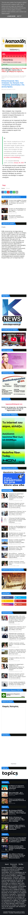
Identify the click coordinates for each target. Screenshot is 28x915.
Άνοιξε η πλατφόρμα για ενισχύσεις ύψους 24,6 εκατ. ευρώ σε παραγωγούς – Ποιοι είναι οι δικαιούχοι (16, 819)
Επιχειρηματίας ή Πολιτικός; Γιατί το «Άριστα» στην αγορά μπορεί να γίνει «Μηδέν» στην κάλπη (17, 513)
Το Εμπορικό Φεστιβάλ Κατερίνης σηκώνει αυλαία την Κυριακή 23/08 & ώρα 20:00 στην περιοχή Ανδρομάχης (17, 520)
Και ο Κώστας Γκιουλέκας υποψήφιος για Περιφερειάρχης (16, 216)
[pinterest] (20, 601)
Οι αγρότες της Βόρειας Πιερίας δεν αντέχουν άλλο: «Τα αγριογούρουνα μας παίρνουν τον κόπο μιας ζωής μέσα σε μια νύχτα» (17, 651)
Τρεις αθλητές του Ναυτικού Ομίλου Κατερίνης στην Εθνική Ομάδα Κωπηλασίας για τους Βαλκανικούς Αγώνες (17, 855)
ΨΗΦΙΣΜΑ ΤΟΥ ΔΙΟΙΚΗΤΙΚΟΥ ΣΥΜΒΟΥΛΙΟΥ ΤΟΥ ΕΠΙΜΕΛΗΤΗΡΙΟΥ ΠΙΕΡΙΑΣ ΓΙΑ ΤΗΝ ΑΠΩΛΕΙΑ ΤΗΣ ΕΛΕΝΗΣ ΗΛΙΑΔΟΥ (16, 496)
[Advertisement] (14, 19)
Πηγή (4, 185)
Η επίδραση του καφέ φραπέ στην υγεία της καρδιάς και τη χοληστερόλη (16, 787)
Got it (19, 16)
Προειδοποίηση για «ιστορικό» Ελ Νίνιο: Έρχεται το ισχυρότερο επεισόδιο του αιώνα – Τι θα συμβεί (17, 534)
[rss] (8, 601)
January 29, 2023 (19, 162)
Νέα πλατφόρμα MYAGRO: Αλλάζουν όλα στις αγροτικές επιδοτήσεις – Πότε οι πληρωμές (17, 812)
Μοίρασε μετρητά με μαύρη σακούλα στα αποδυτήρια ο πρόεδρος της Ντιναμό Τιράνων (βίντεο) (17, 847)
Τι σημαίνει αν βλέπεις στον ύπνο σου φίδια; (17, 658)
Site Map (21, 864)
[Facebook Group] (8, 607)
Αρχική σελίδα (4, 76)
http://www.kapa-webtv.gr (19, 912)
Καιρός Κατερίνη (10, 706)
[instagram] (8, 604)
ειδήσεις (4, 71)
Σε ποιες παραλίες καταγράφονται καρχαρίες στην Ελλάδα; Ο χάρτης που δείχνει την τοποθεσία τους (17, 683)
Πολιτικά (10, 76)
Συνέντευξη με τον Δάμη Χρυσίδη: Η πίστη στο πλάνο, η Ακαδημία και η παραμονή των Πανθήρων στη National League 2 (17, 839)
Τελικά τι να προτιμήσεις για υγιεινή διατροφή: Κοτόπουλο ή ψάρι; (17, 800)
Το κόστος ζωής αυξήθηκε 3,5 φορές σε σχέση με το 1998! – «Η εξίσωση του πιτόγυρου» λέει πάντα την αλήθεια (17, 202)
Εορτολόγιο (13, 763)
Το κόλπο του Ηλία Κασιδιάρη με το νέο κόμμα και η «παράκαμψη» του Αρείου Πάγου (17, 210)
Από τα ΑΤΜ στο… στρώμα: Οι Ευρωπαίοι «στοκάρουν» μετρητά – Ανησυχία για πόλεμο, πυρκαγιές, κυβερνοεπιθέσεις (17, 555)
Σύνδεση (14, 866)
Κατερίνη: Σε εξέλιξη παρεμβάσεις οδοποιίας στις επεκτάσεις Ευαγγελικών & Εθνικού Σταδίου (17, 541)
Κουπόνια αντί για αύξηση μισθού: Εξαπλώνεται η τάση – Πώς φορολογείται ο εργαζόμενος (17, 548)
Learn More (11, 16)
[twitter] (20, 597)
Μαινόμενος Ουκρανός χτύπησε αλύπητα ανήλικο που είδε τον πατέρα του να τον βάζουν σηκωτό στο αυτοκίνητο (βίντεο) (17, 505)
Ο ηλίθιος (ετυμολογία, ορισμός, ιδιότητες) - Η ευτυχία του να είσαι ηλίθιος (17, 563)
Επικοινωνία (13, 864)
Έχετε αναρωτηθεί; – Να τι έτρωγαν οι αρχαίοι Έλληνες (16, 793)
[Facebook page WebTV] (20, 607)
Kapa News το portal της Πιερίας (17, 911)
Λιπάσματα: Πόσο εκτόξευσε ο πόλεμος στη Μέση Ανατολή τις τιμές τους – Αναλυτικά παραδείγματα (17, 827)
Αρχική (7, 864)
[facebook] (8, 597)
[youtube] (20, 604)
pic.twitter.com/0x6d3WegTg (12, 157)
